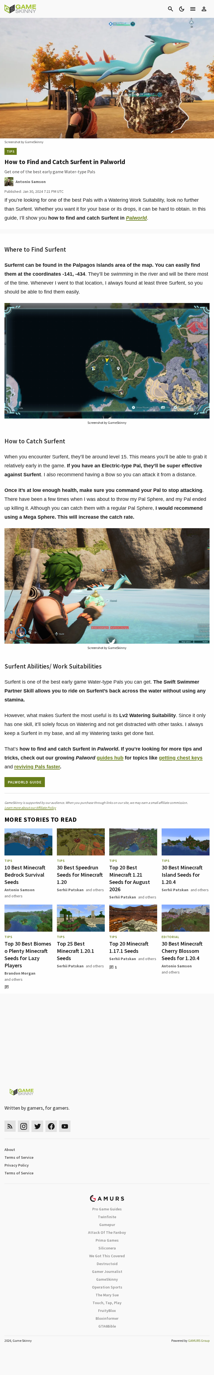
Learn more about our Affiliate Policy (30, 808)
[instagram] (23, 1126)
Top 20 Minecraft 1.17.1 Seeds (129, 947)
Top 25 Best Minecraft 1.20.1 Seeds (75, 950)
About (9, 1149)
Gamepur (107, 1224)
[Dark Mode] (181, 9)
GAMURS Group (199, 1340)
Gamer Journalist (107, 1271)
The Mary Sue (107, 1294)
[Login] (204, 9)
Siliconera (107, 1248)
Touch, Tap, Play (107, 1302)
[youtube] (65, 1126)
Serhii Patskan (70, 889)
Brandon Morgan (19, 973)
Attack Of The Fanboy (107, 1232)
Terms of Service (18, 1157)
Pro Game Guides (107, 1208)
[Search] (170, 9)
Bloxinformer (107, 1318)
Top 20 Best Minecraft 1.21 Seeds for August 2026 (129, 878)
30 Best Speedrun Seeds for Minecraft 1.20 (80, 874)
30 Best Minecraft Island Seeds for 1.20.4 (182, 874)
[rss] (10, 1126)
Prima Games (107, 1240)
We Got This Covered (107, 1255)
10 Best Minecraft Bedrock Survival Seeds (24, 874)
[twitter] (37, 1126)
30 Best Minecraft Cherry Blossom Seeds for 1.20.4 (182, 950)
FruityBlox (107, 1310)
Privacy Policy (16, 1165)
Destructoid (107, 1263)
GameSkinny (107, 1279)
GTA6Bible (107, 1326)
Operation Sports (107, 1287)
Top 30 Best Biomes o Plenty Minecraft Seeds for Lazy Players (27, 954)
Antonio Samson (19, 889)
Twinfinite (107, 1216)
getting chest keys (181, 758)
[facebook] (51, 1126)
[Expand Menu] (192, 9)
